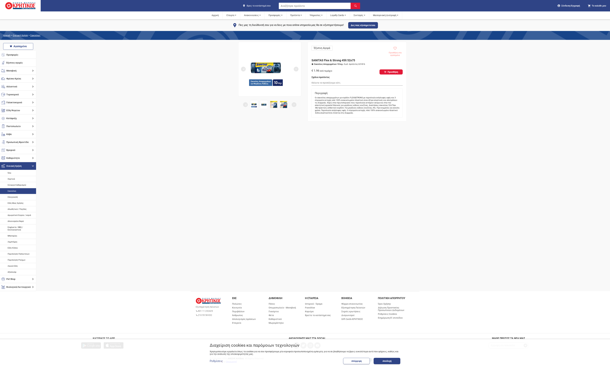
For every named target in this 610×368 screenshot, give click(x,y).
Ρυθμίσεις (216, 361)
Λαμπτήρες (12, 242)
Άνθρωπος (237, 315)
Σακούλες (35, 35)
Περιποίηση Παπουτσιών (19, 254)
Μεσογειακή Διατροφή (384, 15)
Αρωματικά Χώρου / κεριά (19, 215)
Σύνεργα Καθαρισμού (17, 185)
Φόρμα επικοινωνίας (352, 304)
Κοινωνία (237, 307)
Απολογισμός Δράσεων (244, 319)
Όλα (9, 173)
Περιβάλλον (238, 311)
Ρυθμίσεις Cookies (387, 314)
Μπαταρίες (12, 236)
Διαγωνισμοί (348, 315)
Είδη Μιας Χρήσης (16, 203)
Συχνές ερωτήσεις (350, 311)
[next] (296, 69)
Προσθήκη (393, 72)
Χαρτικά (11, 179)
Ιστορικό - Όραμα (313, 304)
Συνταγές (358, 15)
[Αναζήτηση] (355, 6)
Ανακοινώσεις (251, 15)
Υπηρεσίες (315, 15)
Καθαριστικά (275, 319)
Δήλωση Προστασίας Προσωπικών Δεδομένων (391, 308)
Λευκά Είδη (13, 266)
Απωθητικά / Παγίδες (17, 209)
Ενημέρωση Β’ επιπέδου (390, 318)
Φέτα (271, 315)
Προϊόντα (295, 15)
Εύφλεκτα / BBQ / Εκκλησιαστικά (15, 228)
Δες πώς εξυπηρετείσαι (363, 25)
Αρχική (215, 15)
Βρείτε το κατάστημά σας (318, 315)
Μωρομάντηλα (276, 323)
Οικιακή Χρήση (20, 35)
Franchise (310, 307)
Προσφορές (274, 15)
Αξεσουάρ (12, 272)
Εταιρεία (236, 323)
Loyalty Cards (337, 15)
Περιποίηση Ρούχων (16, 260)
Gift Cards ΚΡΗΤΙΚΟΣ (352, 319)
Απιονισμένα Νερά (16, 221)
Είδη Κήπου (13, 248)
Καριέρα (309, 311)
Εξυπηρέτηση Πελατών (353, 307)
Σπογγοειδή (13, 197)
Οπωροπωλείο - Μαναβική (282, 307)
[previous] (243, 69)
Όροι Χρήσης (384, 304)
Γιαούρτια (274, 311)
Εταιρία (230, 15)
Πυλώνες (237, 304)
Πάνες (272, 304)
